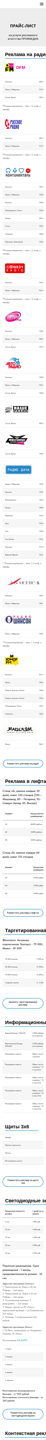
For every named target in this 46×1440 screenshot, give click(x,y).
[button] (23, 763)
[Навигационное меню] (41, 4)
